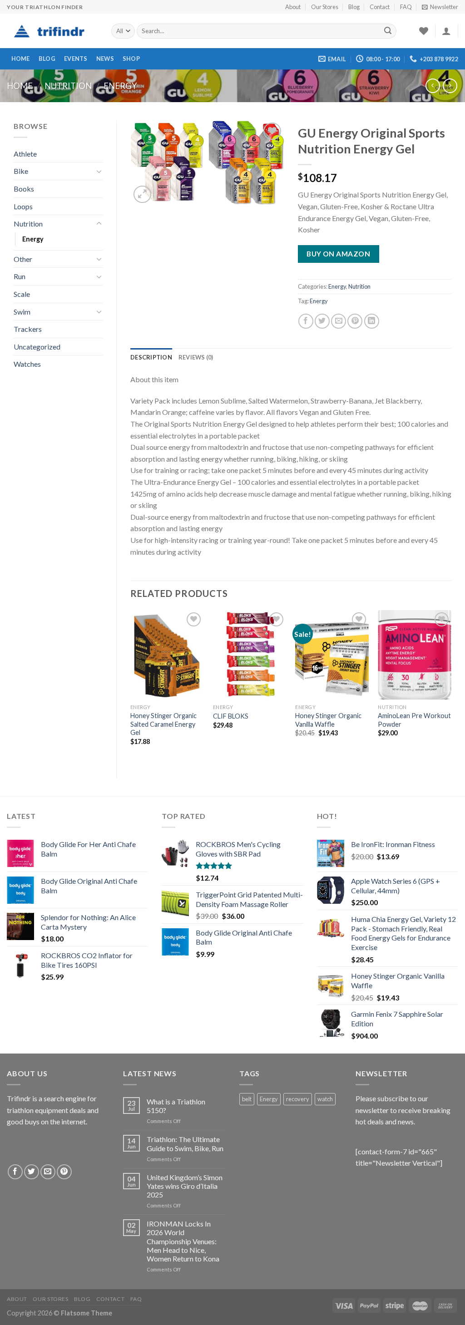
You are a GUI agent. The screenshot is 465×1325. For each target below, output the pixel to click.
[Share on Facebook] (305, 321)
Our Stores (324, 6)
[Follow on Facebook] (15, 1171)
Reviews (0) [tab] (195, 357)
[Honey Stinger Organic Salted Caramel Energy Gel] (167, 654)
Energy (120, 86)
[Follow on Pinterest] (64, 1171)
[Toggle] (99, 171)
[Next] (451, 686)
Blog (354, 6)
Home (20, 58)
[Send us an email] (47, 1171)
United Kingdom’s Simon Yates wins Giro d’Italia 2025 (185, 1186)
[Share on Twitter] (322, 321)
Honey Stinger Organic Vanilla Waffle (328, 720)
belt (247, 1099)
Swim (22, 311)
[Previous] (131, 686)
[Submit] (388, 31)
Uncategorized (37, 346)
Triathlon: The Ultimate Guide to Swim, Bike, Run (185, 1143)
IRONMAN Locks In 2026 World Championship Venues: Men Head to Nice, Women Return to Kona (183, 1241)
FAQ (406, 6)
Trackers (28, 329)
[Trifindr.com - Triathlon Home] (52, 31)
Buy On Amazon (338, 254)
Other (23, 259)
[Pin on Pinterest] (354, 321)
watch (325, 1099)
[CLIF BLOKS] (250, 654)
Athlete (25, 153)
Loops (23, 206)
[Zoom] (142, 194)
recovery (297, 1099)
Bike (21, 171)
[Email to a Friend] (338, 321)
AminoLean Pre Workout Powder (414, 720)
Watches (27, 364)
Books (24, 188)
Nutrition (68, 86)
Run (19, 276)
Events (76, 58)
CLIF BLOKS (230, 716)
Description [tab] (151, 357)
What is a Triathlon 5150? (176, 1105)
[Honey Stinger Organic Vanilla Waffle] (332, 654)
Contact (380, 6)
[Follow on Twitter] (31, 1171)
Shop (131, 58)
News (105, 58)
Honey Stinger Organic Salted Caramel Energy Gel (163, 724)
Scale (22, 294)
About (293, 6)
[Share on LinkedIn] (371, 321)
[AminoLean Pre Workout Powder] (414, 654)
